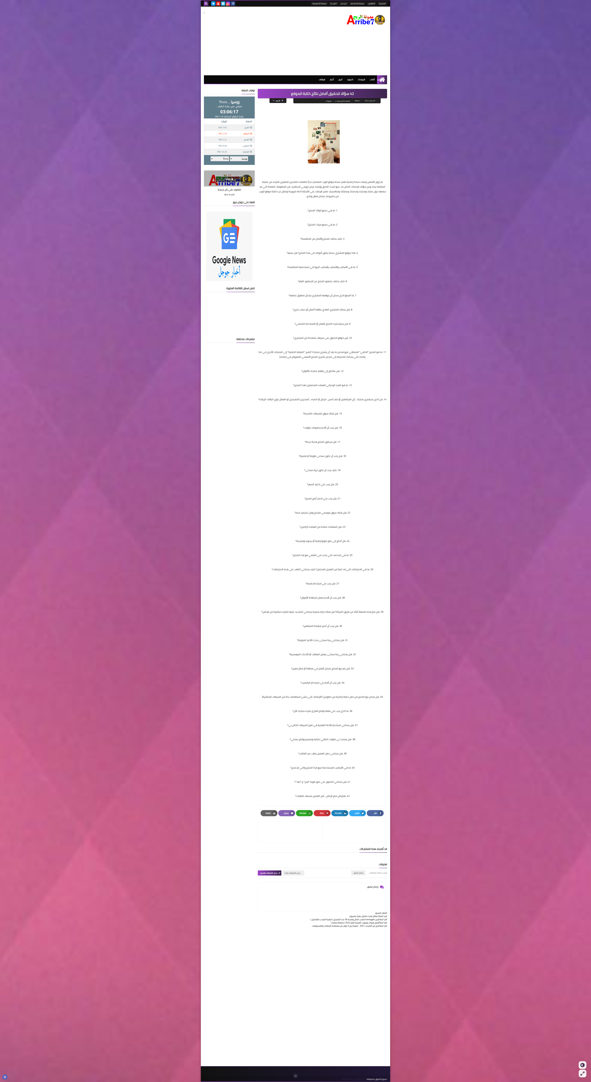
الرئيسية (382, 3)
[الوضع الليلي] (582, 1065)
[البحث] (206, 3)
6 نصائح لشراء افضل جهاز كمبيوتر (364, 916)
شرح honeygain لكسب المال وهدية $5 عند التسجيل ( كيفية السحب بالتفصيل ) (345, 919)
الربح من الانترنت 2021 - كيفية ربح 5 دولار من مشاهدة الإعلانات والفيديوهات (346, 926)
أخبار (332, 79)
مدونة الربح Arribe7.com (352, 1079)
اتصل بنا (333, 3)
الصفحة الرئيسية (343, 101)
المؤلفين (371, 3)
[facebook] (233, 3)
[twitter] (213, 3)
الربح (340, 79)
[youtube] (218, 3)
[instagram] (228, 3)
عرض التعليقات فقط (292, 873)
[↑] (295, 1076)
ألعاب (372, 79)
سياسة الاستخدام (357, 3)
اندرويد (350, 79)
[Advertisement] (295, 52)
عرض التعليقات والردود (268, 873)
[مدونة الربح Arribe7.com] (364, 17)
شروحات (361, 79)
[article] (291, 832)
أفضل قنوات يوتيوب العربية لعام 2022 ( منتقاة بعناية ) (355, 923)
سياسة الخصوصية (319, 3)
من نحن (344, 3)
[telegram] (223, 3)
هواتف (322, 79)
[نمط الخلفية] (582, 1073)
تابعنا (228, 179)
